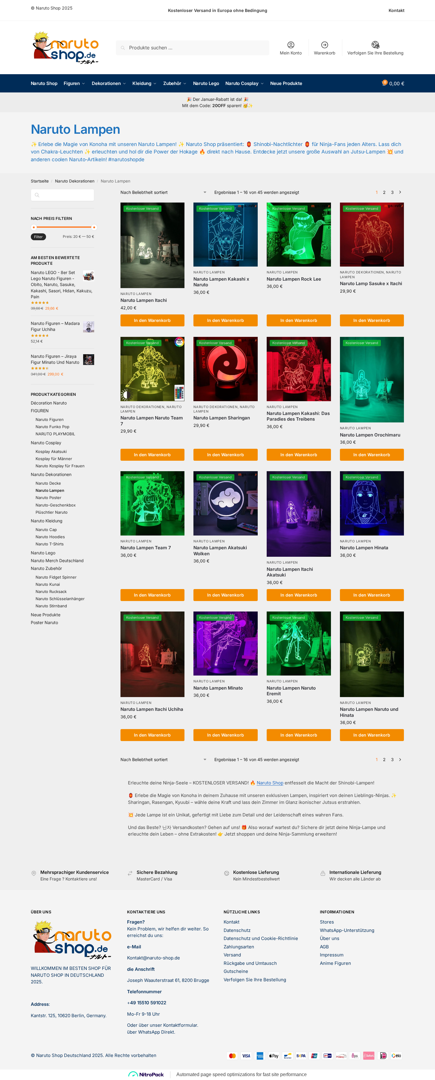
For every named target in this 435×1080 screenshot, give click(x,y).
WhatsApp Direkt (156, 1032)
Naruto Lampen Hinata (364, 547)
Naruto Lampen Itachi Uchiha (151, 709)
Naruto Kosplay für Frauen (60, 465)
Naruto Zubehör (46, 568)
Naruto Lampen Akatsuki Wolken (220, 550)
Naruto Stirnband (51, 605)
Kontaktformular (180, 1025)
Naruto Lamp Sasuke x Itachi (371, 283)
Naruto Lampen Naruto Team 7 (151, 421)
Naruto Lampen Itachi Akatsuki (290, 572)
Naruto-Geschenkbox (56, 505)
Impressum (332, 955)
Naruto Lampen (136, 294)
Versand (232, 955)
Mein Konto (291, 52)
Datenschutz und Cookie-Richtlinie (261, 938)
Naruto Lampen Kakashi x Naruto (221, 282)
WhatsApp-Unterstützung (347, 930)
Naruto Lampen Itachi (143, 300)
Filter (38, 237)
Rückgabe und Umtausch (250, 963)
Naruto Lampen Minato (218, 688)
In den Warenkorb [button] (152, 320)
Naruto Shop (270, 783)
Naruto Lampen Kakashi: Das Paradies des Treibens (298, 416)
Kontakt (397, 10)
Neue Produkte (45, 614)
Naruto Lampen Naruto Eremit (291, 691)
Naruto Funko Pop (52, 426)
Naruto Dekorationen (74, 181)
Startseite (40, 181)
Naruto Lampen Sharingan (221, 418)
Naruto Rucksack (51, 591)
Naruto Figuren (50, 419)
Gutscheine (236, 971)
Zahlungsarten (239, 947)
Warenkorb (324, 52)
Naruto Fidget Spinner (56, 577)
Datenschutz (237, 930)
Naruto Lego (43, 552)
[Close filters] (96, 192)
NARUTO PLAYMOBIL (55, 433)
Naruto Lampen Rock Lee (294, 279)
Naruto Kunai (48, 584)
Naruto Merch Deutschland (57, 560)
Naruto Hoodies (50, 536)
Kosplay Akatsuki (51, 451)
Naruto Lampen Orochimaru (370, 435)
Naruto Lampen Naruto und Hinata (369, 712)
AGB (324, 947)
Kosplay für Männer (54, 458)
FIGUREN (40, 410)
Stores (327, 922)
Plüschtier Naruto (52, 512)
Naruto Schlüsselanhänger (60, 598)
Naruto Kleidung (46, 520)
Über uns (329, 938)
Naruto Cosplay (46, 442)
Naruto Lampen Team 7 (145, 547)
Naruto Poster (48, 497)
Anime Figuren (335, 963)
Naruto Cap (46, 529)
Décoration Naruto (49, 402)
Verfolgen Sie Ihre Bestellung (375, 52)
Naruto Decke (48, 483)
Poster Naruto (44, 622)
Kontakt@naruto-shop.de (153, 958)
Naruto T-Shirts (50, 543)
